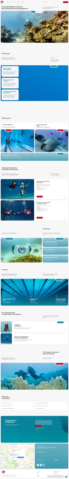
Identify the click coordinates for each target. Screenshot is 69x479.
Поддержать (56, 473)
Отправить (38, 425)
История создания (59, 238)
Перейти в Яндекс (59, 363)
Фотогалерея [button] (59, 279)
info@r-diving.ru (56, 460)
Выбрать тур (60, 130)
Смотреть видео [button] (9, 238)
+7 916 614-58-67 (45, 2)
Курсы (33, 11)
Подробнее (60, 153)
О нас (37, 473)
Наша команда (54, 66)
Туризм (38, 472)
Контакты (38, 476)
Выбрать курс (8, 130)
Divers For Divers (26, 328)
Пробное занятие (39, 11)
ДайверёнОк (20, 339)
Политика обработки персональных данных (8, 476)
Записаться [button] (65, 2)
